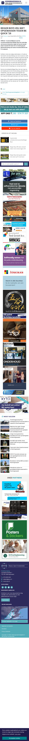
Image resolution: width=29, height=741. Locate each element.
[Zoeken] (26, 164)
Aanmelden (5, 600)
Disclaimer (4, 628)
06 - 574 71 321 (20, 113)
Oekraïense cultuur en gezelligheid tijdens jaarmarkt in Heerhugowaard (18, 469)
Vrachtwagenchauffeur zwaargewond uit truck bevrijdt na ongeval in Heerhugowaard (19, 421)
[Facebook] (2, 587)
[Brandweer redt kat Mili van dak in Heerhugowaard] (4, 463)
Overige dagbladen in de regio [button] (9, 621)
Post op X (15, 125)
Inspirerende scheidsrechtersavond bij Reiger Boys (18, 140)
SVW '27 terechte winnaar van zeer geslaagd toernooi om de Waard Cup (18, 455)
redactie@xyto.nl (7, 579)
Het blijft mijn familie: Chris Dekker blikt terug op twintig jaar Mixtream (19, 442)
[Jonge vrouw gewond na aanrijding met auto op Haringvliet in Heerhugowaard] (4, 436)
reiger (3, 89)
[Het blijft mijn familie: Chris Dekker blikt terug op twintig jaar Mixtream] (4, 443)
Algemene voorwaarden (7, 626)
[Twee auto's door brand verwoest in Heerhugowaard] (4, 450)
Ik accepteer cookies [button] (14, 738)
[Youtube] (8, 587)
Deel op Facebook (15, 121)
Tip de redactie (15, 128)
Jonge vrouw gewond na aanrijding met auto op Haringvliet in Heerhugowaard (19, 435)
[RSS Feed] (11, 587)
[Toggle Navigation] (26, 3)
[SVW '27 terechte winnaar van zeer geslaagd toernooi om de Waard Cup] (4, 456)
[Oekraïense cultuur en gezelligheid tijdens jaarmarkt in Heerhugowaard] (4, 470)
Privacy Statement (6, 631)
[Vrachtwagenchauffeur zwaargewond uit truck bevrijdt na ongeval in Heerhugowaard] (4, 422)
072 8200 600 (7, 577)
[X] (5, 587)
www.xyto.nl (6, 581)
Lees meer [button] (17, 734)
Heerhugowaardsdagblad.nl (13, 1)
